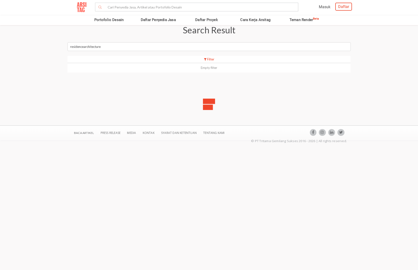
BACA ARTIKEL (84, 133)
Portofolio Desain (109, 20)
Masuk (324, 7)
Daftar (343, 6)
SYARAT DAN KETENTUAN (179, 133)
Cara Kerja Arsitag (255, 20)
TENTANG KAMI (213, 133)
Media (132, 133)
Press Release (110, 133)
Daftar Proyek (206, 20)
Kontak (149, 133)
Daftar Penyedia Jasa (158, 20)
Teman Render (304, 20)
